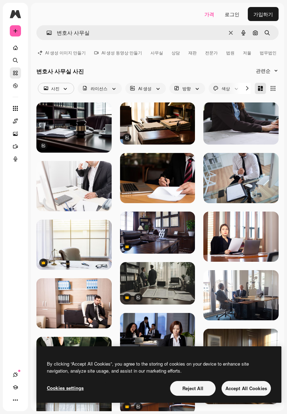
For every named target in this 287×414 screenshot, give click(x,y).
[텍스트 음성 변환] (15, 159)
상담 (176, 52)
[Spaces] (15, 121)
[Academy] (15, 387)
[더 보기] (15, 400)
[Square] (273, 88)
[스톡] (15, 73)
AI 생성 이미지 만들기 (65, 52)
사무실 (156, 52)
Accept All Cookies (246, 388)
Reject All (192, 388)
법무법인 (268, 52)
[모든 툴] (15, 108)
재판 (192, 52)
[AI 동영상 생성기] (15, 146)
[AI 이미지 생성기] (15, 133)
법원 (230, 52)
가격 (209, 14)
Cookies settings (65, 388)
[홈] (15, 47)
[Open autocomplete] (46, 32)
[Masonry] (260, 88)
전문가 (211, 52)
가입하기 (263, 14)
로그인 (232, 14)
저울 (247, 52)
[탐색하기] (15, 85)
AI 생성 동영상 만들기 (122, 52)
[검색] (15, 60)
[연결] (15, 374)
